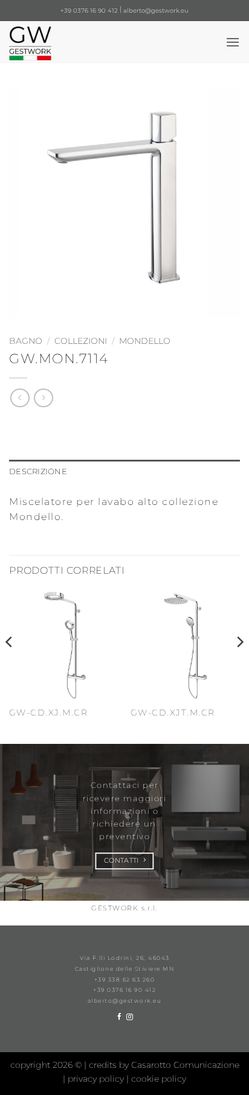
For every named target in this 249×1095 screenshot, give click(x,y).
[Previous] (9, 666)
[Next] (239, 666)
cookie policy (158, 1078)
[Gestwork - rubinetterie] (57, 43)
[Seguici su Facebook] (119, 1017)
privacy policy (97, 1078)
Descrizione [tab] (38, 471)
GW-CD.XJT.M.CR (173, 712)
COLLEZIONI (80, 341)
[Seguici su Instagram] (129, 1017)
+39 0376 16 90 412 (89, 10)
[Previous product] (43, 398)
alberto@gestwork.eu (156, 10)
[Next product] (19, 398)
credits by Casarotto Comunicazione (164, 1064)
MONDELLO (144, 341)
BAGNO (25, 341)
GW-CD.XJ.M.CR (48, 712)
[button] (232, 42)
